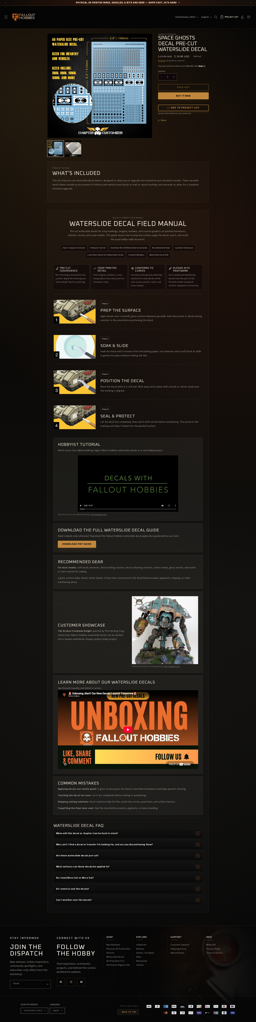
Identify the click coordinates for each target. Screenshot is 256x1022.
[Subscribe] (47, 984)
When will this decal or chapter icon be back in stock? (87, 833)
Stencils (110, 952)
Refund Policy (178, 952)
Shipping (161, 60)
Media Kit (211, 944)
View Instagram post (98, 514)
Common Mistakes (136, 254)
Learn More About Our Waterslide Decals (105, 254)
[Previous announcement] (5, 3)
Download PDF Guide (76, 544)
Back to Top (128, 1012)
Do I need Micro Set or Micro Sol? (75, 877)
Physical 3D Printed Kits (118, 948)
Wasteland (141, 961)
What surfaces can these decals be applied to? (83, 866)
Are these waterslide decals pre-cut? (77, 855)
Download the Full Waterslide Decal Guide (129, 247)
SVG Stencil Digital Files (118, 965)
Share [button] (163, 120)
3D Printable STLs (115, 961)
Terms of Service (214, 952)
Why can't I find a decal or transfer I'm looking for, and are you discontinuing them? (104, 844)
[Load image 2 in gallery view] (73, 149)
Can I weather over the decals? (74, 900)
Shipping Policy (178, 948)
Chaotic (140, 965)
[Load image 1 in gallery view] (55, 149)
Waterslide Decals (115, 956)
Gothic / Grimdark (145, 952)
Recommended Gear (161, 247)
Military (140, 948)
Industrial (141, 944)
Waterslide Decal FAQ (158, 254)
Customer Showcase (184, 247)
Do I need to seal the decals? (72, 889)
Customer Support (180, 944)
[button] (6, 17)
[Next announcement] (250, 3)
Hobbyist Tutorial (97, 247)
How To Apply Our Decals (74, 247)
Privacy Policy (213, 948)
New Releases (113, 944)
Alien (138, 956)
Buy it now (183, 96)
